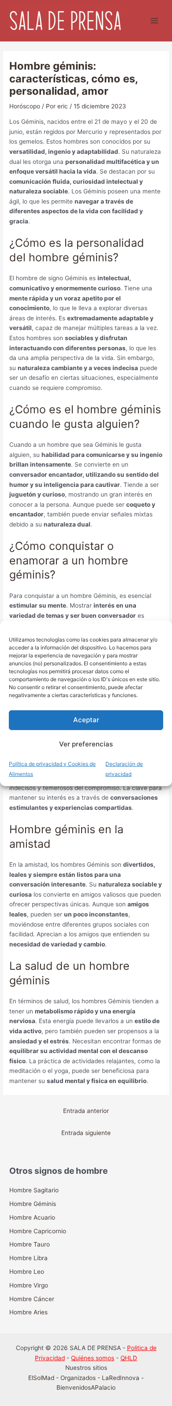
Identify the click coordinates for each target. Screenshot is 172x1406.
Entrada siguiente (86, 1132)
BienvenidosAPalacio (86, 1387)
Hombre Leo (26, 1271)
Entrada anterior (86, 1110)
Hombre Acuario (32, 1217)
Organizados (78, 1377)
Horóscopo (24, 106)
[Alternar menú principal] (155, 21)
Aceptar (86, 720)
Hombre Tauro (29, 1244)
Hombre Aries (28, 1312)
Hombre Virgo (28, 1285)
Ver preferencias (86, 744)
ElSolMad (41, 1377)
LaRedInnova (120, 1377)
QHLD (128, 1357)
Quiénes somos (92, 1357)
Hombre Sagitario (34, 1190)
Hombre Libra (28, 1257)
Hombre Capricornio (37, 1231)
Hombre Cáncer (31, 1298)
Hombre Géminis (32, 1203)
